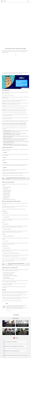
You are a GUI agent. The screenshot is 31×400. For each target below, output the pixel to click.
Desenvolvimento (16, 314)
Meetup (10, 283)
